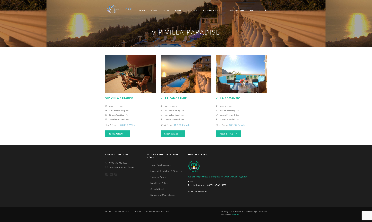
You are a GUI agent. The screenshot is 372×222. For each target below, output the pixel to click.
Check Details (116, 133)
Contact (192, 10)
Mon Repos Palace (159, 183)
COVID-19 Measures (235, 10)
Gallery (178, 10)
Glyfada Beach (157, 189)
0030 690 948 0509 (118, 162)
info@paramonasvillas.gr (122, 167)
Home (142, 10)
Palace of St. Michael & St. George (166, 171)
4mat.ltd (235, 214)
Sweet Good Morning (160, 165)
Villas (166, 10)
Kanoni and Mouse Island (162, 195)
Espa (252, 10)
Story (154, 10)
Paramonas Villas (122, 211)
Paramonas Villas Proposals (157, 211)
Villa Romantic (228, 98)
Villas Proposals (211, 10)
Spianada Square (158, 177)
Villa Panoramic (174, 98)
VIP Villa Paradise (119, 98)
